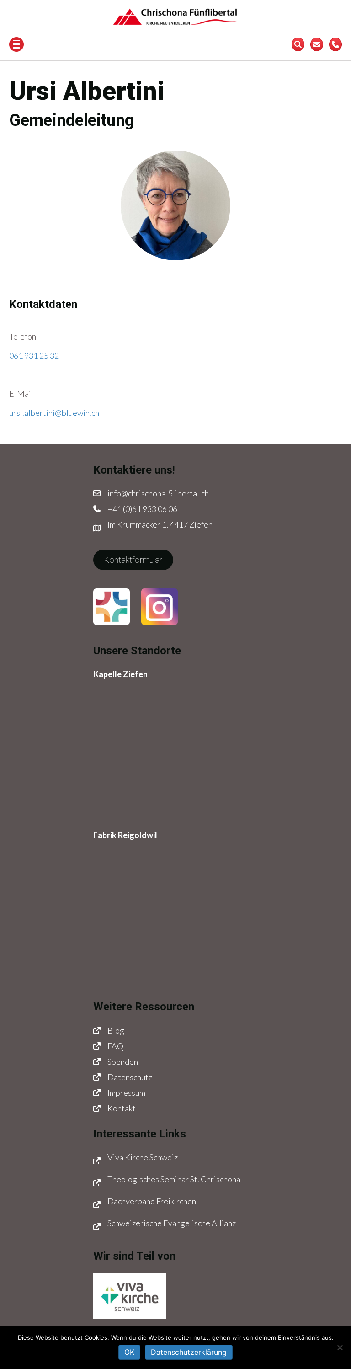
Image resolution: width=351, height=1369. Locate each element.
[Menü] (16, 44)
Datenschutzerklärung (189, 1352)
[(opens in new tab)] (111, 606)
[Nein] (339, 1347)
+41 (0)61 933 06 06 (142, 509)
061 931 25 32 (34, 355)
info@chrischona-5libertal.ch (158, 493)
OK (129, 1352)
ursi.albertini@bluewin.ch (54, 413)
